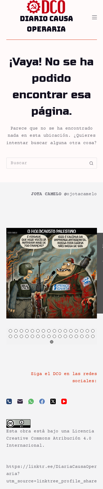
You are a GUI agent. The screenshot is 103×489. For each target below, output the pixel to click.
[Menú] (94, 17)
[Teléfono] (9, 401)
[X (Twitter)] (53, 401)
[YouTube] (64, 401)
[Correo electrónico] (20, 401)
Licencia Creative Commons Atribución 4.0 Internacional (50, 438)
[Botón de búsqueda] (91, 163)
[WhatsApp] (31, 401)
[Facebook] (42, 401)
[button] (10, 330)
